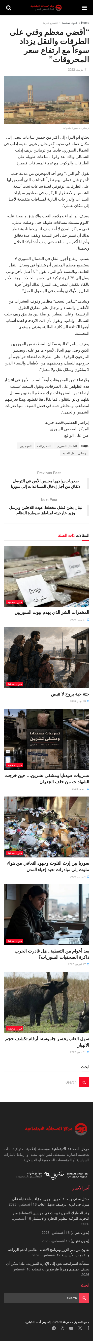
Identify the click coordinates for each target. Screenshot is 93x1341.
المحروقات (44, 445)
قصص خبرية (50, 22)
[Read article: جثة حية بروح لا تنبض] (46, 657)
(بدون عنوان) (80, 1232)
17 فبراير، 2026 (77, 964)
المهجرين (25, 445)
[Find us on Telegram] (54, 1328)
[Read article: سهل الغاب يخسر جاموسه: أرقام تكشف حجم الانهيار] (46, 1002)
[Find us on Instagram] (62, 1328)
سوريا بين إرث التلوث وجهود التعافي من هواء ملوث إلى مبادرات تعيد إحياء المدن (48, 866)
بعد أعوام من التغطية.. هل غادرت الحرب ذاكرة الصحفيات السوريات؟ (52, 954)
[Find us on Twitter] (80, 1328)
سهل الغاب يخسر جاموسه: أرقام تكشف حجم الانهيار (47, 1041)
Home (85, 22)
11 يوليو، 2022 (78, 69)
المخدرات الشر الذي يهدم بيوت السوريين (52, 612)
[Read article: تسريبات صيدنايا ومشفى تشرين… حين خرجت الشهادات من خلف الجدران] (46, 739)
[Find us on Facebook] (88, 1328)
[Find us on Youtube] (71, 1328)
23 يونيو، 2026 (78, 701)
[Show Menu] (84, 7)
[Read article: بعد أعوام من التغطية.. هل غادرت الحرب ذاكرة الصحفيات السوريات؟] (46, 914)
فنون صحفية (69, 22)
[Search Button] (8, 7)
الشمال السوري (67, 445)
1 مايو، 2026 (79, 788)
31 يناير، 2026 (78, 1052)
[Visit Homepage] (47, 7)
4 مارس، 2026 (78, 876)
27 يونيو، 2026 (78, 619)
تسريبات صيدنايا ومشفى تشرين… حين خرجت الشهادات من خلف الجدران (46, 778)
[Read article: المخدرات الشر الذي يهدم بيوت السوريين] (46, 576)
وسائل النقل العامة (74, 453)
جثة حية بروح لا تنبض (70, 694)
